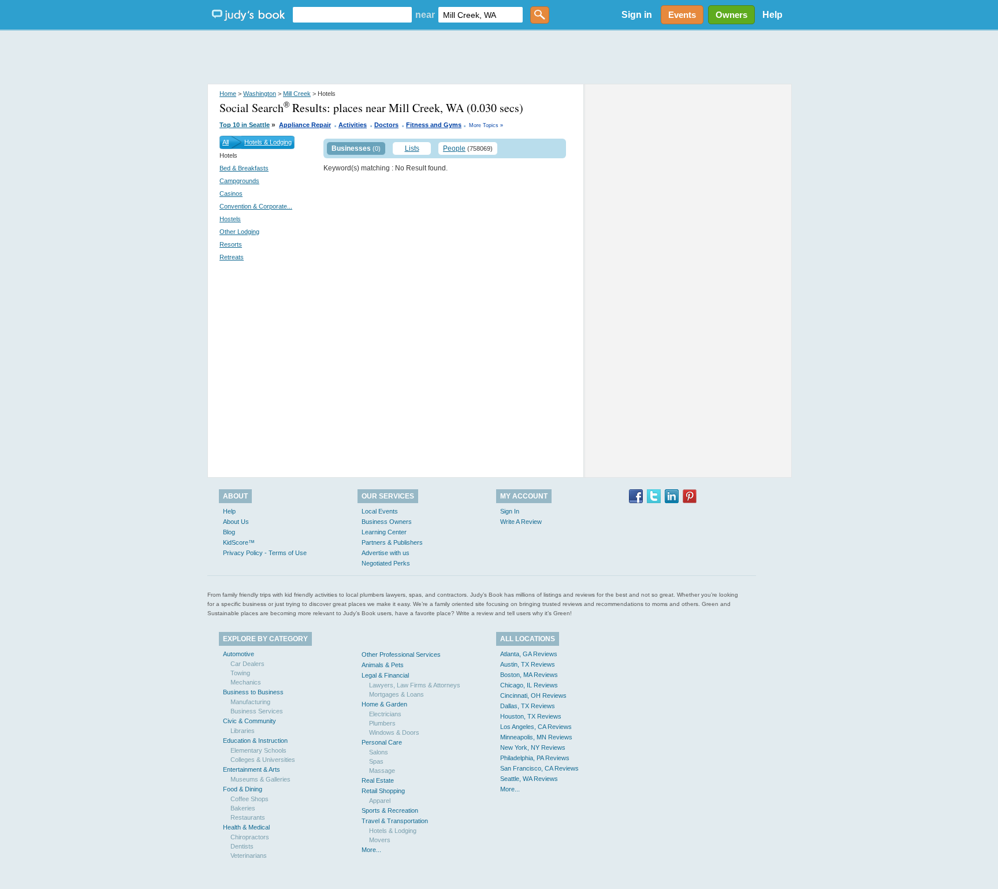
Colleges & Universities (262, 759)
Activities (352, 124)
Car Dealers (247, 663)
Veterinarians (248, 855)
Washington (259, 93)
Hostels (230, 218)
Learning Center (384, 532)
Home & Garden (384, 704)
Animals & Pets (383, 664)
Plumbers (382, 723)
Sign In (509, 511)
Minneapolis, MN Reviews (536, 737)
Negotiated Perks (386, 563)
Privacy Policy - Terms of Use (265, 552)
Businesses (351, 148)
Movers (379, 839)
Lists (412, 148)
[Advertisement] (499, 58)
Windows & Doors (394, 732)
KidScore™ (239, 542)
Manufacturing (250, 701)
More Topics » (486, 125)
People (454, 148)
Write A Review (521, 521)
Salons (378, 752)
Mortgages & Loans (396, 694)
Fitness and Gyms (433, 124)
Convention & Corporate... (255, 206)
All (225, 142)
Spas (376, 761)
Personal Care (382, 742)
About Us (236, 521)
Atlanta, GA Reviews (528, 653)
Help (772, 15)
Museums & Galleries (260, 779)
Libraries (242, 730)
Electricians (385, 714)
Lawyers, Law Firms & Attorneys (414, 685)
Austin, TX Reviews (527, 664)
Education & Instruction (255, 740)
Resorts (230, 244)
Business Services (256, 711)
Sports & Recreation (390, 810)
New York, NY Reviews (532, 747)
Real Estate (378, 780)
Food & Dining (242, 789)
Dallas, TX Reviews (527, 705)
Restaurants (247, 817)
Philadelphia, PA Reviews (534, 757)
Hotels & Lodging (268, 142)
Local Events (380, 511)
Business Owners (387, 521)
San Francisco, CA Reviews (539, 768)
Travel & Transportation (395, 820)
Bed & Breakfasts (244, 168)
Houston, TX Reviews (530, 716)
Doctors (386, 124)
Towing (240, 672)
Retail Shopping (383, 790)
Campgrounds (239, 180)
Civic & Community (249, 720)
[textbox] (352, 15)
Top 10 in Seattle (244, 124)
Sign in (636, 15)
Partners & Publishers (392, 542)
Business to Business (253, 692)
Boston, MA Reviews (529, 674)
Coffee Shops (249, 798)
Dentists (242, 846)
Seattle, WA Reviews (529, 778)
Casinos (231, 193)
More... (371, 849)
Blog (229, 532)
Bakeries (242, 808)
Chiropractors (249, 837)
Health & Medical (246, 827)
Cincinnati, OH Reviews (533, 695)
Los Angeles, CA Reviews (536, 726)
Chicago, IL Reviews (529, 685)
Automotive (238, 653)
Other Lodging (239, 231)
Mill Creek (297, 93)
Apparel (379, 800)
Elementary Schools (258, 750)
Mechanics (245, 682)
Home (227, 93)
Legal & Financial (385, 675)
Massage (382, 770)
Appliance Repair (305, 124)
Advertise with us (385, 552)
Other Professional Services (401, 654)
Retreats (231, 257)
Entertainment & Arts (251, 769)
